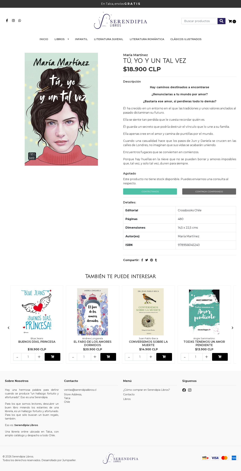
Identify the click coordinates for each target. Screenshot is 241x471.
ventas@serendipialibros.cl (80, 389)
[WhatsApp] (20, 20)
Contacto (129, 394)
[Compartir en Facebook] (142, 260)
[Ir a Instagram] (13, 20)
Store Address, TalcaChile (73, 398)
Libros (60, 39)
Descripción (132, 81)
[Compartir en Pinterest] (151, 260)
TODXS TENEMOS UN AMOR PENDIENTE (204, 343)
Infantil (81, 39)
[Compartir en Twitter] (146, 260)
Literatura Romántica (147, 39)
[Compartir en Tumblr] (156, 260)
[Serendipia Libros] (120, 20)
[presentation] (8, 327)
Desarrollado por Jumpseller (58, 460)
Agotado (129, 173)
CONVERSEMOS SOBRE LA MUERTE (148, 343)
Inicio (44, 39)
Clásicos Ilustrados (185, 39)
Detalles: (129, 202)
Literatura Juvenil (108, 39)
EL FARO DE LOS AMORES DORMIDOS (93, 343)
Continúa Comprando (209, 191)
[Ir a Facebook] (7, 20)
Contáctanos (150, 191)
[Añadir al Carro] (52, 357)
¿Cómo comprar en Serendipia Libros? (146, 389)
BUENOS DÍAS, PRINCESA (36, 341)
